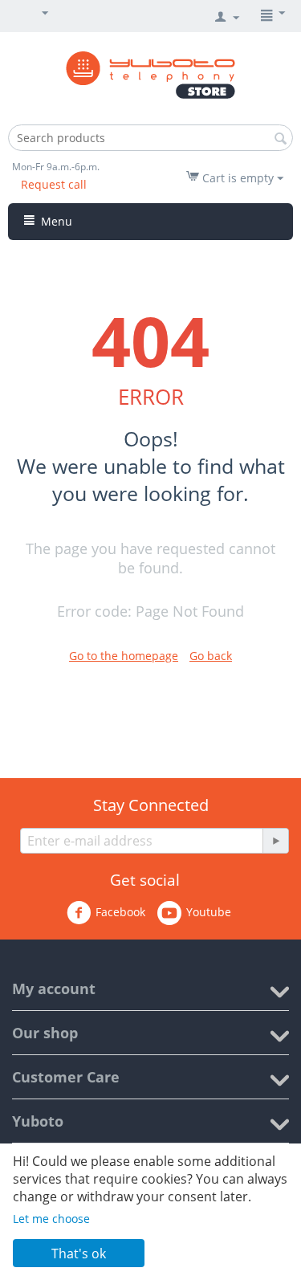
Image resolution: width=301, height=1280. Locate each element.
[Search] (281, 138)
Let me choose (51, 1218)
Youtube (208, 911)
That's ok (78, 1253)
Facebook (120, 911)
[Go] (275, 841)
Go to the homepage (123, 655)
